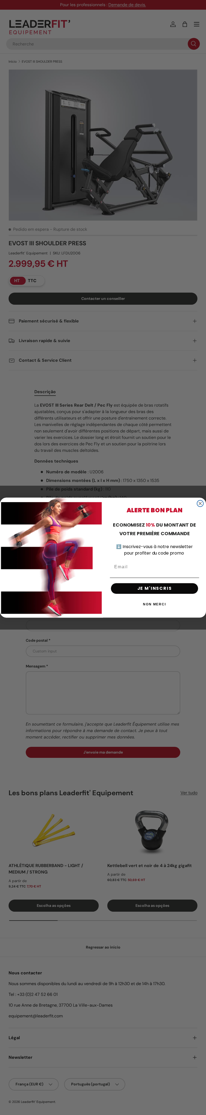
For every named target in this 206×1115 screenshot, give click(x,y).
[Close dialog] (200, 503)
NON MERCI (154, 604)
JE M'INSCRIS (154, 588)
